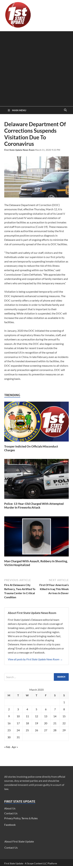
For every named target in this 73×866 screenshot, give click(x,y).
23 (9, 730)
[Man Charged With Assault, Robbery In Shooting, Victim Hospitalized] (36, 557)
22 (64, 723)
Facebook (10, 824)
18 (27, 723)
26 (36, 730)
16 (9, 723)
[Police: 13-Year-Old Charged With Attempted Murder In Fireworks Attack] (36, 499)
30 (9, 737)
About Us (9, 808)
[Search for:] (36, 677)
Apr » (15, 746)
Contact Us (10, 813)
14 (54, 716)
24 (18, 730)
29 (64, 730)
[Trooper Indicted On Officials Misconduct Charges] (36, 442)
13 (45, 716)
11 (27, 716)
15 (64, 716)
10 (18, 716)
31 (18, 737)
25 (27, 730)
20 (45, 723)
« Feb (7, 746)
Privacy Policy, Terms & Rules (21, 818)
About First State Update (19, 841)
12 (36, 716)
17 (18, 723)
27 (45, 730)
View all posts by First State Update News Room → (35, 659)
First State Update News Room (19, 150)
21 (54, 723)
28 (54, 730)
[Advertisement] (36, 68)
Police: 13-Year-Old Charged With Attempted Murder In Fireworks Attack (34, 505)
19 (36, 723)
